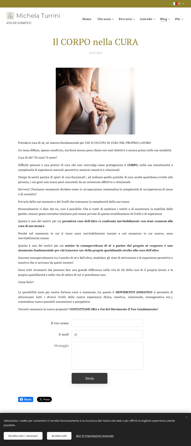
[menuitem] (88, 19)
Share (27, 399)
